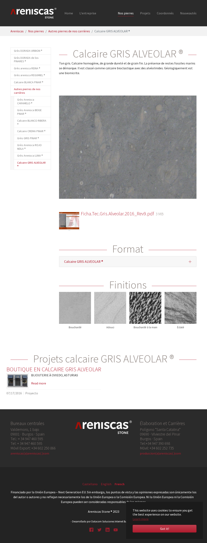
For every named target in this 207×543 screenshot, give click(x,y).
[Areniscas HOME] (33, 13)
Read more (38, 383)
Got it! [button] (164, 529)
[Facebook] (91, 529)
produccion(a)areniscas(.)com (160, 453)
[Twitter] (99, 529)
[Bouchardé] (75, 308)
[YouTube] (115, 529)
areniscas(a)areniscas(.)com (30, 453)
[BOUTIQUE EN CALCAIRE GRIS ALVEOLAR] (17, 380)
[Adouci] (110, 308)
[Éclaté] (180, 308)
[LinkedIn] (107, 529)
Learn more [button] (141, 519)
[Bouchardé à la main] (145, 308)
